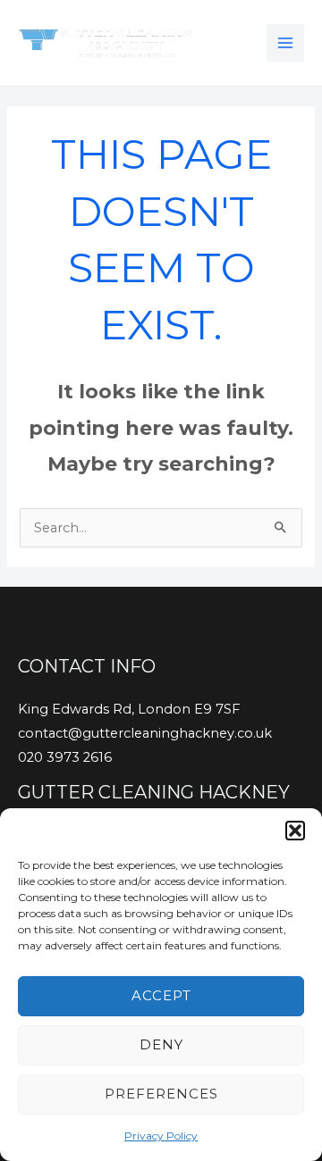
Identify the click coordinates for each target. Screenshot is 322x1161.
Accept (161, 995)
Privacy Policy (161, 1135)
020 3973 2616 (65, 757)
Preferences (161, 1093)
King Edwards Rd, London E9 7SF (129, 709)
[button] (295, 830)
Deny (161, 1044)
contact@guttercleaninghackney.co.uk (145, 733)
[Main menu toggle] (285, 43)
